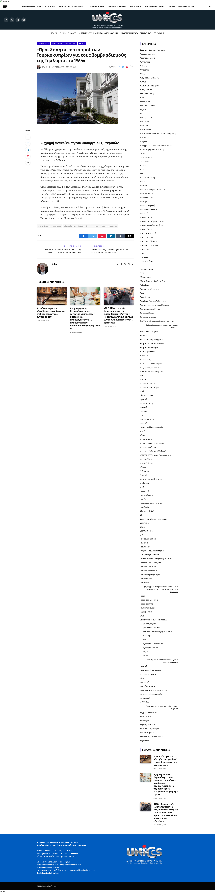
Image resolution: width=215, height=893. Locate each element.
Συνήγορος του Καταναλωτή (151, 644)
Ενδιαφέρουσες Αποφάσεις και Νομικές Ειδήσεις (162, 326)
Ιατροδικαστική (146, 403)
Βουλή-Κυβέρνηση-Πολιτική (152, 149)
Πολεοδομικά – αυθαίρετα (150, 563)
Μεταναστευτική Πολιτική (151, 479)
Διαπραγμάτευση (147, 197)
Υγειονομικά (145, 698)
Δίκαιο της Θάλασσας (149, 241)
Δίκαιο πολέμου (146, 237)
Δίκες (142, 253)
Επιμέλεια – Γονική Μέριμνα (151, 363)
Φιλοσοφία (144, 721)
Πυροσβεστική (146, 612)
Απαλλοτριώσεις (147, 94)
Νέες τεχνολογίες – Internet (151, 503)
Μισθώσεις (144, 483)
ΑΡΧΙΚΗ (54, 33)
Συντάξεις (144, 656)
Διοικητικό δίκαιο (147, 261)
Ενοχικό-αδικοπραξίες (155, 6)
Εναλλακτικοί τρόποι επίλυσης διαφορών (157, 321)
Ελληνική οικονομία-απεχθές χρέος (154, 305)
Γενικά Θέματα (146, 157)
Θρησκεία (144, 399)
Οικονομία (144, 523)
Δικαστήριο (144, 249)
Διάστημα (144, 201)
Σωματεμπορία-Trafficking (150, 670)
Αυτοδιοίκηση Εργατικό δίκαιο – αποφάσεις (158, 134)
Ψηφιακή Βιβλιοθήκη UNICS (151, 737)
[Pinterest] (27, 156)
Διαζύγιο (143, 181)
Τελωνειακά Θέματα (148, 674)
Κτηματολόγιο (146, 459)
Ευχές (142, 391)
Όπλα (142, 527)
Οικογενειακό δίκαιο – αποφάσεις (153, 519)
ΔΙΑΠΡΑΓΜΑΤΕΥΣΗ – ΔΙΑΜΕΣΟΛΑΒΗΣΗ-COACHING (98, 33)
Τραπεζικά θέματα (147, 686)
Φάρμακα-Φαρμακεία (149, 713)
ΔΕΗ (141, 173)
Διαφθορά (144, 213)
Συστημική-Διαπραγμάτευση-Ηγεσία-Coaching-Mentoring (162, 661)
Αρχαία (143, 110)
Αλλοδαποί (144, 70)
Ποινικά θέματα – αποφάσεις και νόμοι (38, 6)
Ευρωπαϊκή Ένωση (147, 383)
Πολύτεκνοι (144, 583)
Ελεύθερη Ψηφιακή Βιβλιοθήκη (153, 301)
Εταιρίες (143, 379)
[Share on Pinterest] (127, 67)
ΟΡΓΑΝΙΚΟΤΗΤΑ (146, 531)
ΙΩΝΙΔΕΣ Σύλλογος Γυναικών (151, 427)
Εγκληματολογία (146, 269)
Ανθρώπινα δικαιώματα (149, 86)
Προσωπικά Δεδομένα (149, 600)
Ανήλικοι (143, 82)
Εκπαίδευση (145, 297)
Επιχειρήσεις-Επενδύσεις (150, 367)
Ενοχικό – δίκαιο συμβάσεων (181, 6)
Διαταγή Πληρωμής (148, 205)
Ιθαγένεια (144, 411)
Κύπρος (82, 43)
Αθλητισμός (145, 62)
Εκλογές (143, 293)
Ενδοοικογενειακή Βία (149, 331)
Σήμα (142, 616)
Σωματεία (144, 666)
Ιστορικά (143, 423)
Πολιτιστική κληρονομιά (150, 575)
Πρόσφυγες (144, 596)
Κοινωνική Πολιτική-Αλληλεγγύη (153, 451)
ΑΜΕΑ (142, 74)
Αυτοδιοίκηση (145, 130)
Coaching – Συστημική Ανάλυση (153, 50)
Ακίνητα (143, 66)
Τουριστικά (144, 682)
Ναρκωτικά (144, 491)
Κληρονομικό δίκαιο (148, 447)
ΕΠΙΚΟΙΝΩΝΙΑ (159, 33)
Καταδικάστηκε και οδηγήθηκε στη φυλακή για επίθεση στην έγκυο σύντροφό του (51, 312)
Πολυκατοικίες (146, 579)
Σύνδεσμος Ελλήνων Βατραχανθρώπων (156, 632)
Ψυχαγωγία (144, 741)
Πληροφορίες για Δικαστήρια (152, 551)
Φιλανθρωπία (145, 717)
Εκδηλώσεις (145, 285)
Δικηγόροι (144, 257)
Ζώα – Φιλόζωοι (146, 395)
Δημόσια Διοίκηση (147, 177)
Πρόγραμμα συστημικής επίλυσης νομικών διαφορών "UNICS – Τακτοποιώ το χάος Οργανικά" (160, 589)
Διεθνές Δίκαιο (146, 217)
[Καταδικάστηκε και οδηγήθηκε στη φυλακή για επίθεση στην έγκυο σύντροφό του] (52, 296)
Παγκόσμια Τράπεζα (148, 539)
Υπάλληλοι (144, 702)
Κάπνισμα (144, 435)
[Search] (210, 6)
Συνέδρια (144, 640)
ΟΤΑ (141, 535)
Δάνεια (143, 165)
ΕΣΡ (141, 375)
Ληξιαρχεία (144, 471)
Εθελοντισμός (145, 277)
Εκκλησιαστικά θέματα (149, 289)
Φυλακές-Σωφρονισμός (149, 729)
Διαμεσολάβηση (146, 193)
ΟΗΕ (141, 515)
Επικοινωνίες (145, 359)
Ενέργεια (143, 335)
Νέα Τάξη (144, 499)
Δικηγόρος (57, 226)
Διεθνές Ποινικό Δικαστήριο (151, 225)
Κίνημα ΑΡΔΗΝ (146, 439)
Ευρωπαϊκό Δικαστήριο (149, 387)
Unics (46, 67)
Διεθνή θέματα (43, 43)
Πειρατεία (144, 543)
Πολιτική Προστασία (148, 571)
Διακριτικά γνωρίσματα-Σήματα (153, 189)
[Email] (27, 162)
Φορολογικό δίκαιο (147, 725)
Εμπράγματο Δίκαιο (117, 6)
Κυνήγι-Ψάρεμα (146, 463)
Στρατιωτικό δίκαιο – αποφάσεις (153, 620)
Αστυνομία (144, 122)
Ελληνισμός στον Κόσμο (150, 309)
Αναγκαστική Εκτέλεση (149, 78)
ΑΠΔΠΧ (142, 98)
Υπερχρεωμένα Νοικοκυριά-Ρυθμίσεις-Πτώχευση (162, 707)
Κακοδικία (144, 431)
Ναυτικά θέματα (146, 495)
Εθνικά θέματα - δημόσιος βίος (64, 43)
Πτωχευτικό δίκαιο (147, 608)
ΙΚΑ (141, 415)
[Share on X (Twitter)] (123, 67)
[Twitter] (27, 143)
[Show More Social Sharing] (132, 67)
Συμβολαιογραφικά (148, 624)
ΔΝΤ (141, 265)
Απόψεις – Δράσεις (147, 106)
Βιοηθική (143, 142)
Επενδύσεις (144, 355)
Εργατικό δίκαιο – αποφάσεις (71, 6)
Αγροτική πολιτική (147, 54)
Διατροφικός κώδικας (148, 209)
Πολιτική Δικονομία (148, 567)
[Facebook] (27, 137)
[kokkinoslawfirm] (107, 20)
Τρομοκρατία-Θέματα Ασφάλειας (153, 690)
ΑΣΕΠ (142, 114)
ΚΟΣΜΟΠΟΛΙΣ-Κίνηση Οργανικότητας (156, 455)
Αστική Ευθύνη (146, 118)
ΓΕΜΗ (142, 153)
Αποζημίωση (135, 6)
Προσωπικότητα (146, 604)
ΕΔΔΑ (142, 273)
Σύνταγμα (144, 652)
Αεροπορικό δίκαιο (147, 58)
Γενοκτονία (144, 161)
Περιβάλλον (145, 547)
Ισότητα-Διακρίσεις (148, 419)
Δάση (142, 169)
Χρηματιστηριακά (147, 733)
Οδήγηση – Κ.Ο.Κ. (147, 511)
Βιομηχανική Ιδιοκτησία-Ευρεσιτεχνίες (156, 145)
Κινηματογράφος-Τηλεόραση (152, 443)
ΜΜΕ (142, 487)
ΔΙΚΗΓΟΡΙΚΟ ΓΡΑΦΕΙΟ (68, 33)
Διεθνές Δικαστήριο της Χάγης (152, 221)
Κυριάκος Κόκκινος (109, 226)
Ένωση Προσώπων (147, 351)
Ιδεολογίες (144, 407)
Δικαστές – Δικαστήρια (149, 245)
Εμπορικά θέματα (96, 6)
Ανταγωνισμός (146, 90)
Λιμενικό (143, 475)
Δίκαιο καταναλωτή (148, 233)
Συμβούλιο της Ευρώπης (150, 628)
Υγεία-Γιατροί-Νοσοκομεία (151, 694)
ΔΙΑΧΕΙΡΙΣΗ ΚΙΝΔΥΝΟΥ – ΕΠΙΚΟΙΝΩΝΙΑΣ (136, 33)
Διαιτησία (144, 185)
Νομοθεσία (144, 507)
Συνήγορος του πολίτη (149, 648)
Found (2, 892)
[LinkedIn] (27, 149)
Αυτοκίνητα (145, 138)
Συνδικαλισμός (146, 636)
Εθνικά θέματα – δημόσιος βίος (152, 281)
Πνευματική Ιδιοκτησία (149, 555)
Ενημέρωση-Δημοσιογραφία (151, 339)
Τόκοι (142, 678)
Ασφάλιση (144, 126)
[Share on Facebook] (119, 67)
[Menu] (5, 6)
